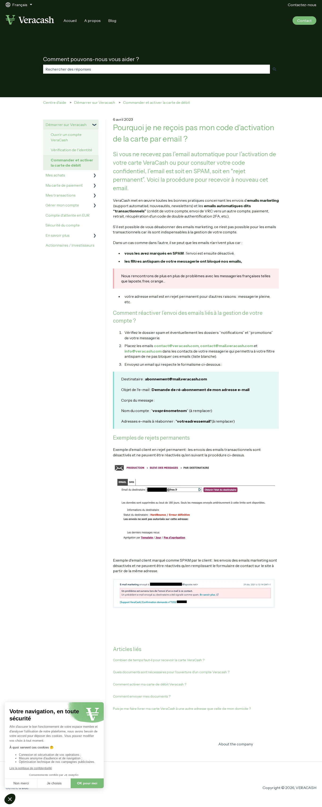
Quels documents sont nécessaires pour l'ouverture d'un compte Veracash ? (171, 672)
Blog (112, 20)
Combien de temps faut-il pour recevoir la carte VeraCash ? (158, 660)
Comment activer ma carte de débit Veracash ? (149, 684)
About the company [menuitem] (235, 744)
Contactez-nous (302, 4)
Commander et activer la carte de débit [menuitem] (72, 163)
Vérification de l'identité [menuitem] (71, 149)
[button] (95, 125)
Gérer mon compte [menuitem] (62, 205)
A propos (92, 20)
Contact (304, 20)
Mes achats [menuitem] (55, 175)
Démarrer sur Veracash (94, 102)
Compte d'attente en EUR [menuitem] (67, 215)
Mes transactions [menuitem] (60, 195)
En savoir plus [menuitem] (57, 235)
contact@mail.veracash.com (226, 345)
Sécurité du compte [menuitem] (62, 225)
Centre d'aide (54, 102)
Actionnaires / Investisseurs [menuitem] (70, 245)
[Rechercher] (274, 69)
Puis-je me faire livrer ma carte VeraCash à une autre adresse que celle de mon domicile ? (182, 708)
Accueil (70, 20)
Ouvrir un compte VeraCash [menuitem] (66, 137)
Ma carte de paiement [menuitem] (64, 185)
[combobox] (156, 69)
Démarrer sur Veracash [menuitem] (66, 124)
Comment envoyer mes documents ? (141, 696)
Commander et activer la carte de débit (156, 102)
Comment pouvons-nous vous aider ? (91, 59)
